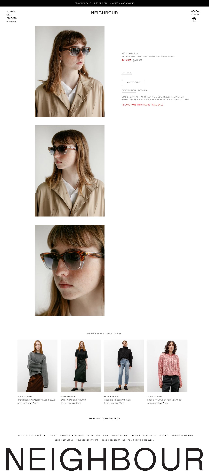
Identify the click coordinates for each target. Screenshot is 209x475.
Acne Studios (130, 53)
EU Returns (93, 435)
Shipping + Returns (72, 435)
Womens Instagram (182, 435)
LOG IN (195, 15)
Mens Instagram (64, 440)
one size (127, 72)
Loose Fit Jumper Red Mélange (164, 400)
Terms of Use (120, 435)
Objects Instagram (87, 440)
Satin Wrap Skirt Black (73, 400)
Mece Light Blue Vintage (117, 400)
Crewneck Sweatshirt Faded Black (36, 400)
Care (106, 435)
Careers (135, 435)
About (53, 435)
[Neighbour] (104, 12)
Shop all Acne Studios (104, 418)
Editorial (12, 21)
